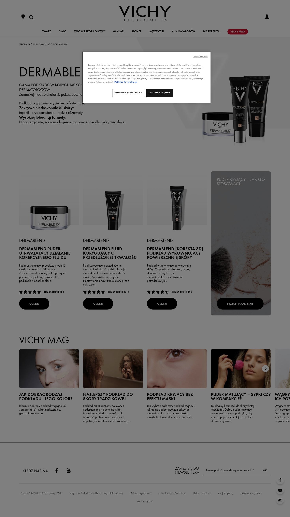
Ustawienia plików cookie (128, 92)
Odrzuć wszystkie (200, 56)
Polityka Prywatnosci (125, 82)
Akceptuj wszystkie (159, 92)
